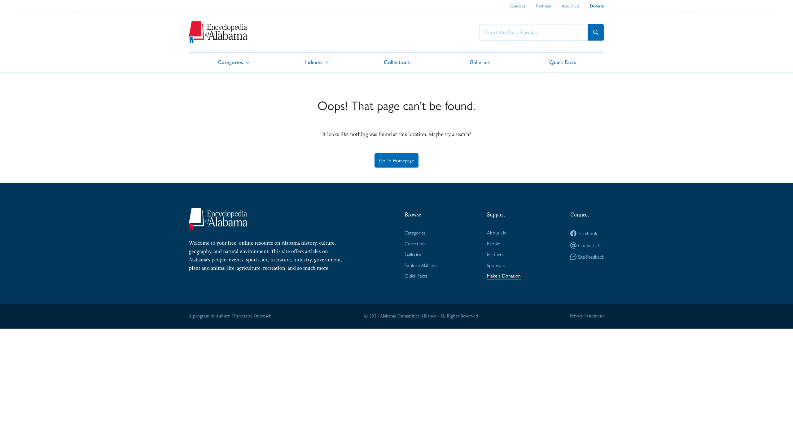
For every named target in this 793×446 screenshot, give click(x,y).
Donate (597, 6)
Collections (397, 62)
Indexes (313, 62)
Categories (230, 62)
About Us (570, 5)
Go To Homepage (396, 160)
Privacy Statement (586, 316)
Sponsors (517, 5)
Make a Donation (504, 275)
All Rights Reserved (459, 316)
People (493, 243)
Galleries (480, 62)
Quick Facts (562, 62)
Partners (543, 5)
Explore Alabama (421, 265)
